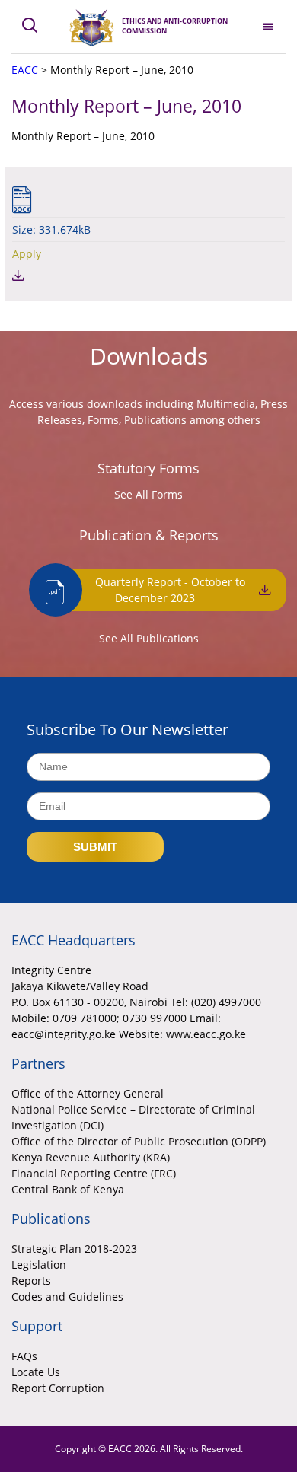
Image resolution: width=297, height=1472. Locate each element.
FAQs (24, 1356)
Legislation (38, 1264)
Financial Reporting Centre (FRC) (93, 1173)
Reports (31, 1280)
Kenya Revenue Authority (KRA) (90, 1157)
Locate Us (35, 1372)
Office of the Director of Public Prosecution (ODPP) (138, 1141)
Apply (26, 254)
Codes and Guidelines (67, 1296)
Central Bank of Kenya (67, 1189)
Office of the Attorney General (87, 1093)
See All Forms (148, 494)
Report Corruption (57, 1388)
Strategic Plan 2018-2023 (74, 1248)
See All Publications (149, 638)
